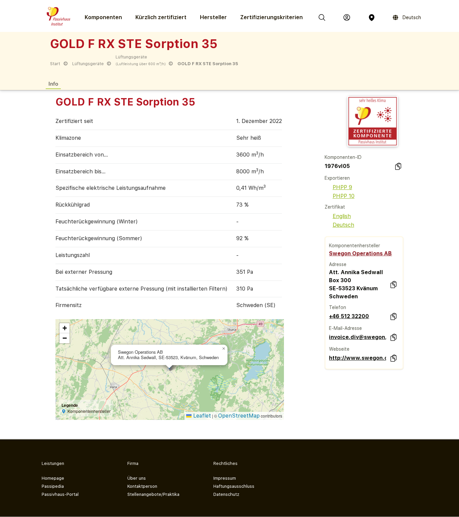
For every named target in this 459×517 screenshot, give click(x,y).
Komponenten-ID (343, 157)
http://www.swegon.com (357, 358)
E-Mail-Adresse (345, 328)
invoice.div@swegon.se (357, 337)
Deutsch (343, 225)
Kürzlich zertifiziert (160, 17)
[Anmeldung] (346, 17)
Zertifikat (335, 207)
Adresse (337, 264)
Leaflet (201, 416)
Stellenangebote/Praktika (153, 494)
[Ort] (371, 17)
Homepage (53, 478)
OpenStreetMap (239, 416)
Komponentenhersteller (354, 245)
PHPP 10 (343, 196)
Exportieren (337, 178)
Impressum (224, 478)
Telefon (337, 307)
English (342, 216)
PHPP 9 (342, 187)
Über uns (136, 478)
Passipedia (53, 486)
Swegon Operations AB (360, 253)
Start (55, 63)
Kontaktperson (142, 486)
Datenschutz (226, 494)
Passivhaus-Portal (60, 494)
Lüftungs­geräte (88, 63)
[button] (223, 349)
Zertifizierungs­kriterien (271, 17)
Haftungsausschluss (233, 486)
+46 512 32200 (349, 316)
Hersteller (213, 17)
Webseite (339, 349)
